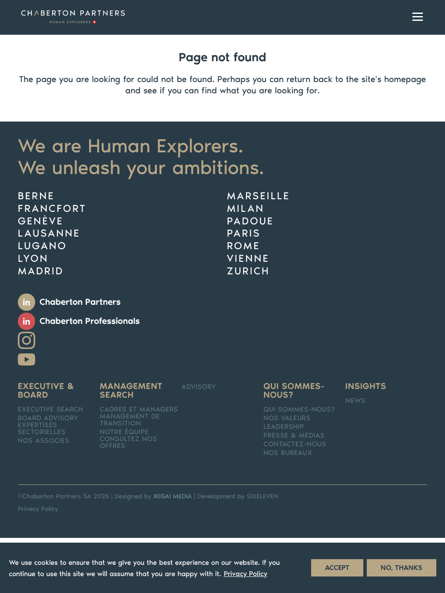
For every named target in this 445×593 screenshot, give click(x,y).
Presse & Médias (294, 435)
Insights (365, 386)
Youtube (26, 359)
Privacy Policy (38, 509)
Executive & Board (46, 390)
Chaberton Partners (80, 302)
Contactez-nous (294, 444)
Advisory (199, 387)
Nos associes (44, 441)
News (355, 401)
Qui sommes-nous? (293, 390)
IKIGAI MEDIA (172, 496)
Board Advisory (48, 418)
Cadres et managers (139, 409)
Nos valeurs (286, 418)
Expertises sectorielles (42, 429)
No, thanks (401, 567)
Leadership (283, 427)
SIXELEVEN (262, 496)
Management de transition (130, 420)
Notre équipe (124, 432)
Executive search (50, 409)
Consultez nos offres (128, 443)
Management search (131, 390)
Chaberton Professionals (90, 321)
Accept (337, 567)
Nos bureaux (287, 453)
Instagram (26, 340)
